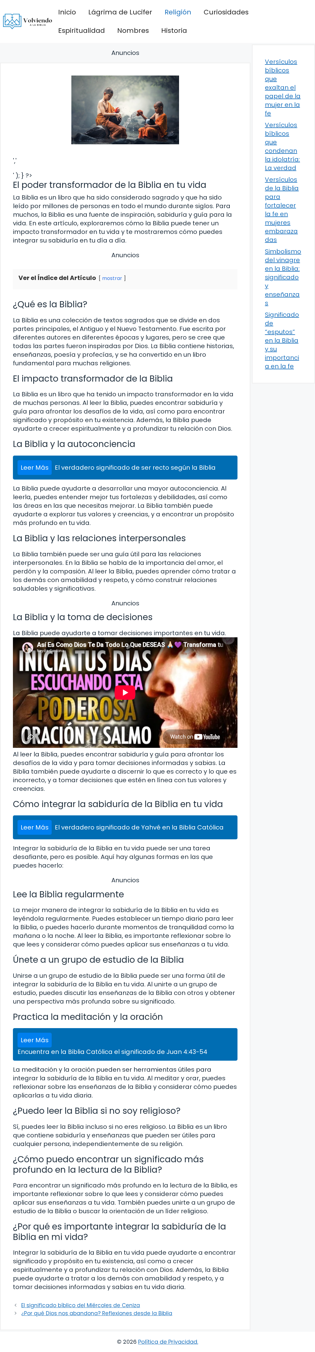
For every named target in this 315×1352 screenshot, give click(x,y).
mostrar (112, 278)
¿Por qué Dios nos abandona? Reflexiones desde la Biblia (96, 1313)
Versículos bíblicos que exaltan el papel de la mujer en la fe (283, 87)
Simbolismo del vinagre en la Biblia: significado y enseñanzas (283, 277)
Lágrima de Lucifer (120, 12)
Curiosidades (226, 12)
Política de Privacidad (167, 1342)
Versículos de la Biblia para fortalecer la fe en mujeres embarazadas (282, 209)
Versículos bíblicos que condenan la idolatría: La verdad (282, 146)
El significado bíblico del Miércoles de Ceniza (80, 1305)
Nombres (133, 30)
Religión (178, 12)
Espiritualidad (81, 30)
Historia (174, 30)
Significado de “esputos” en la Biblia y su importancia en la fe (282, 340)
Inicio (67, 12)
